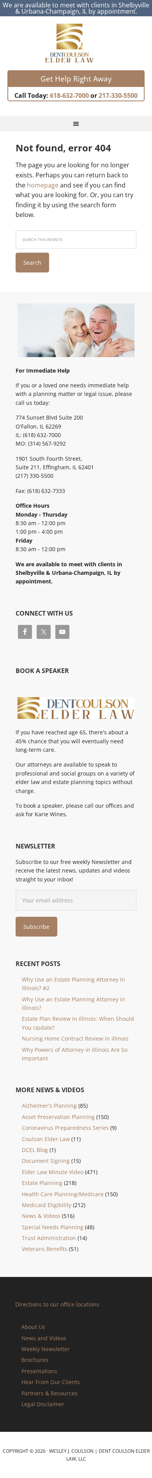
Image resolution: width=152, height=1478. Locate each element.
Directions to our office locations (57, 1304)
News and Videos (43, 1338)
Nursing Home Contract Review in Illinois (75, 1038)
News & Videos (41, 1216)
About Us (33, 1327)
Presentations (39, 1371)
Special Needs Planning (52, 1227)
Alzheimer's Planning (49, 1105)
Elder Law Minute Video (52, 1172)
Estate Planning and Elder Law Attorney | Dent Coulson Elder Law (76, 43)
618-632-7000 (69, 95)
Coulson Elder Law (46, 1139)
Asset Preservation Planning (58, 1117)
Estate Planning (42, 1183)
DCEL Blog (35, 1150)
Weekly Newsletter (45, 1349)
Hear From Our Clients (50, 1382)
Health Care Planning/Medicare (63, 1194)
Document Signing (46, 1160)
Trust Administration (49, 1238)
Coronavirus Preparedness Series (65, 1127)
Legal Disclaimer (42, 1404)
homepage (42, 185)
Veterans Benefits (44, 1248)
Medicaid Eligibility (46, 1205)
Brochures (34, 1360)
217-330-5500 (118, 95)
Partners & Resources (49, 1393)
